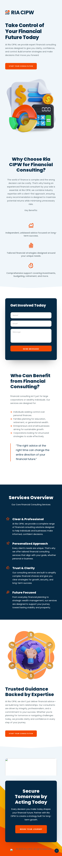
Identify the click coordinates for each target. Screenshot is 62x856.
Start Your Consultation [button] (21, 66)
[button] (31, 771)
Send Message (31, 349)
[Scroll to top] (57, 850)
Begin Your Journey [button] (31, 829)
